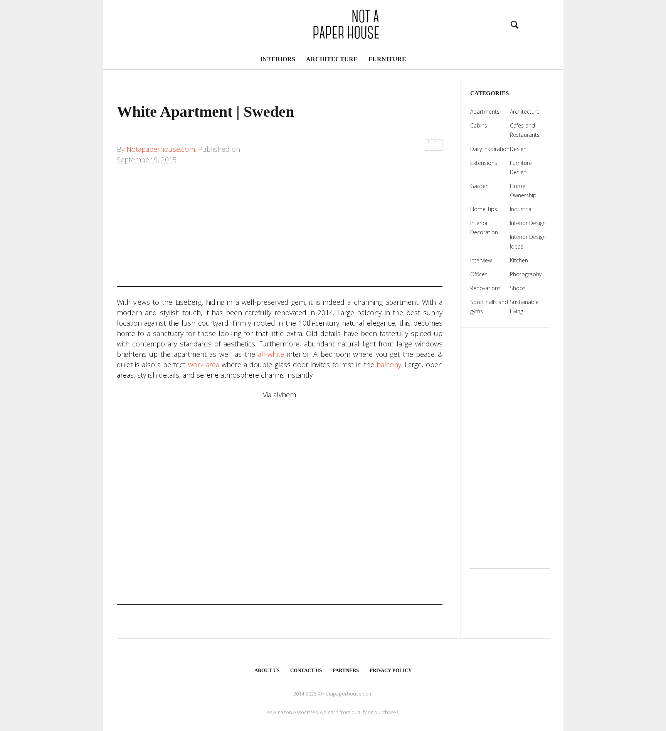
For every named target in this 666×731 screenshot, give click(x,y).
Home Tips (483, 209)
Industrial (521, 209)
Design (518, 149)
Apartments (485, 111)
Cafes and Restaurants (525, 130)
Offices (479, 274)
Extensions (483, 162)
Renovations (485, 288)
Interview (481, 260)
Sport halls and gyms (489, 306)
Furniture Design (521, 167)
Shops (518, 288)
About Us (266, 670)
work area (203, 364)
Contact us (306, 670)
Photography (526, 274)
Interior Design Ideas (528, 241)
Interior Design (528, 223)
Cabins (478, 125)
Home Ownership (523, 190)
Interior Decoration (484, 227)
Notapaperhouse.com (160, 149)
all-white (271, 354)
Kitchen (519, 260)
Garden (479, 186)
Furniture (387, 59)
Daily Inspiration (490, 149)
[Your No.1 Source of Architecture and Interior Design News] (333, 23)
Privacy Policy (391, 670)
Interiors (277, 59)
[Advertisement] (279, 233)
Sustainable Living (524, 306)
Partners (346, 670)
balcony (389, 364)
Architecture (332, 59)
